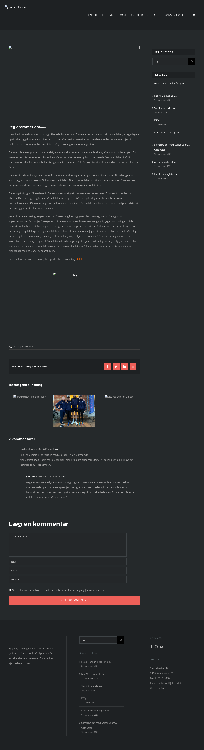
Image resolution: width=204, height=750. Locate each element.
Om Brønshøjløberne (166, 174)
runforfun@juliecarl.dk (169, 683)
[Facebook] (151, 646)
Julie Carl (15, 346)
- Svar (56, 448)
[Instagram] (156, 646)
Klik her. (80, 259)
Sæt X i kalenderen (164, 107)
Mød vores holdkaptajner (168, 132)
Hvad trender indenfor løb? (169, 83)
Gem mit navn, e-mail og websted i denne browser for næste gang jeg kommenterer (58, 590)
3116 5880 (164, 678)
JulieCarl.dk (162, 688)
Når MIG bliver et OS (165, 95)
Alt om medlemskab (165, 161)
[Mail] (161, 646)
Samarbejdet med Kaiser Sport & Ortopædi (99, 725)
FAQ (156, 120)
